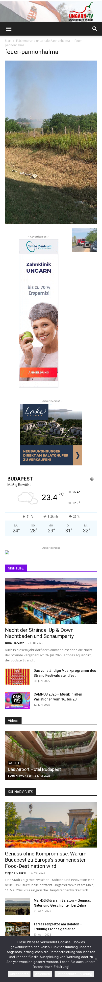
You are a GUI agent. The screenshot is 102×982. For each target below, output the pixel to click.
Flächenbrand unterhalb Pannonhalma (43, 41)
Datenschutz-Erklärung (74, 974)
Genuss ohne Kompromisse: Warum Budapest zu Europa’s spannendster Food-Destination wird (45, 860)
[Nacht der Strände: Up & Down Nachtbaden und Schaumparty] (51, 601)
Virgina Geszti (15, 872)
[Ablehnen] (95, 959)
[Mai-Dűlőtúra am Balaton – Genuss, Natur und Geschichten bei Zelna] (17, 906)
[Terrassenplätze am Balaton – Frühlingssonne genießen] (17, 930)
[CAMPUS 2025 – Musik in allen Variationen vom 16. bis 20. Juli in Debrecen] (17, 700)
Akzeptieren (19, 974)
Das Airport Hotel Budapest (34, 769)
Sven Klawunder (19, 775)
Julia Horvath (15, 643)
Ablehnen (42, 974)
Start (8, 41)
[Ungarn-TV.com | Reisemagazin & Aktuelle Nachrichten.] (51, 11)
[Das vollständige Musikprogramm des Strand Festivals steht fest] (17, 676)
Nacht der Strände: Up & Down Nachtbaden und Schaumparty (39, 633)
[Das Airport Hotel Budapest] (51, 755)
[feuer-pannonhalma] (51, 222)
